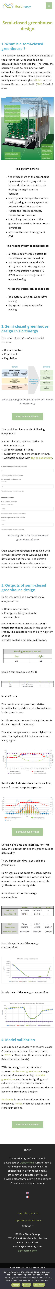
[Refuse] (51, 1278)
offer (19, 1103)
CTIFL (8, 1055)
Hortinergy (7, 1099)
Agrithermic (27, 1162)
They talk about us (27, 1213)
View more (39, 1285)
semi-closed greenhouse (25, 1071)
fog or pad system (41, 457)
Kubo (38, 80)
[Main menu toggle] (49, 5)
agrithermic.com (27, 1250)
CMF (39, 84)
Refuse (26, 1285)
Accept (16, 1285)
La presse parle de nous (27, 1220)
